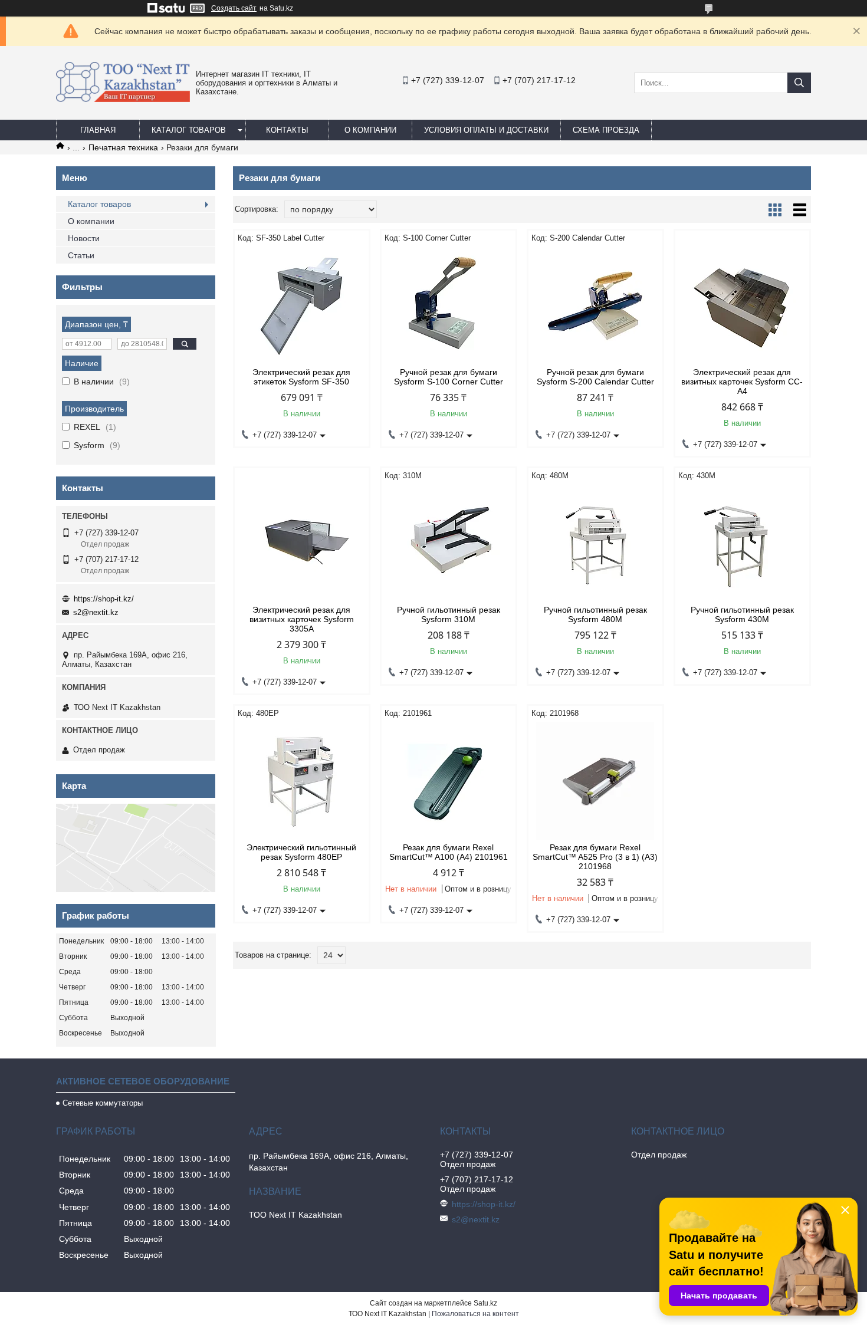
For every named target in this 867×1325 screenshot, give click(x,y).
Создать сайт (234, 8)
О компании (370, 130)
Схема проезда (606, 130)
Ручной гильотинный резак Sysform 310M (448, 614)
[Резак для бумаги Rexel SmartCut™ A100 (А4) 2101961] (449, 781)
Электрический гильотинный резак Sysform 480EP (301, 852)
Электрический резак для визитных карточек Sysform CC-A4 (742, 381)
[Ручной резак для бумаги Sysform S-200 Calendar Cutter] (595, 305)
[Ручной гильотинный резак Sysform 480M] (595, 543)
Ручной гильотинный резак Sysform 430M (742, 614)
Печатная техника (123, 147)
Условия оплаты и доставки (486, 130)
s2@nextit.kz (96, 612)
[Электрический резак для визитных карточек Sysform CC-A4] (742, 305)
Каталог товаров (189, 130)
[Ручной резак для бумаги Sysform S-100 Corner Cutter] (449, 305)
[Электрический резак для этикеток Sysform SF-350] (302, 305)
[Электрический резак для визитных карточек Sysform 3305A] (302, 543)
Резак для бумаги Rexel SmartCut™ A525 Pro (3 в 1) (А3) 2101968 (595, 857)
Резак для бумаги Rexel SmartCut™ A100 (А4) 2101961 (448, 852)
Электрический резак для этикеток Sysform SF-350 (301, 376)
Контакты (287, 130)
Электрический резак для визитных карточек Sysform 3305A (301, 619)
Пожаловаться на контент (475, 1314)
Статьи (81, 255)
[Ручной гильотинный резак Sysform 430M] (742, 543)
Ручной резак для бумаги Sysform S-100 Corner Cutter (448, 376)
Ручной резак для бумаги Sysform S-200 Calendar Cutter (595, 376)
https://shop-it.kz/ (104, 598)
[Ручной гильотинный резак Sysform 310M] (449, 543)
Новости (84, 238)
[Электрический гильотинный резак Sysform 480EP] (302, 781)
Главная (98, 130)
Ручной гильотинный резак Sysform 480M (595, 614)
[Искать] (799, 83)
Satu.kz (485, 1303)
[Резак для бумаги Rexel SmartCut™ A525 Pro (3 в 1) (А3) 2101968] (595, 781)
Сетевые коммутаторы (103, 1103)
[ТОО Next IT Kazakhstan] (123, 99)
